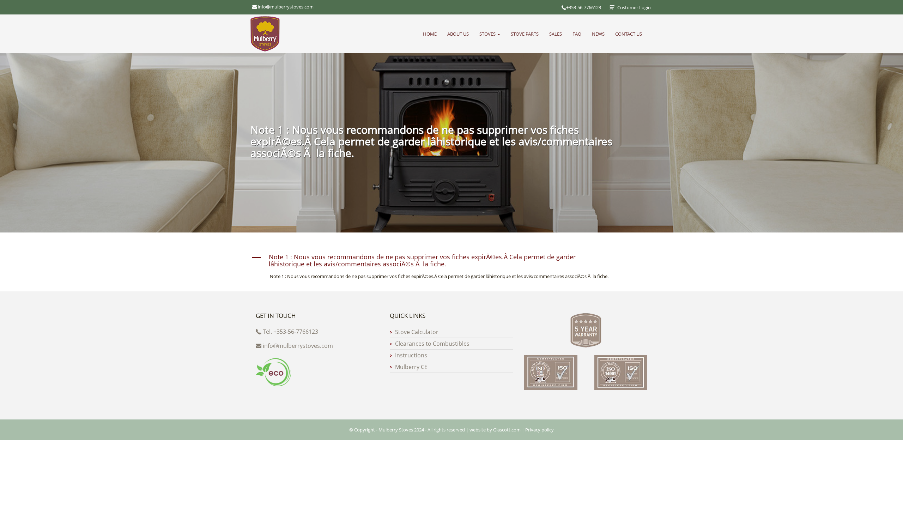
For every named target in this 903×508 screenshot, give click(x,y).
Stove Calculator (416, 332)
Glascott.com (507, 430)
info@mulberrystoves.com (298, 346)
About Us (458, 34)
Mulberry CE (411, 367)
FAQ (576, 34)
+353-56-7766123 (583, 7)
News (598, 34)
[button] (451, 261)
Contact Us (628, 34)
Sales (555, 34)
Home (430, 34)
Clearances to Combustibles (432, 343)
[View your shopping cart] (609, 7)
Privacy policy (539, 430)
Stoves (488, 34)
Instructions (411, 355)
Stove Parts (525, 34)
